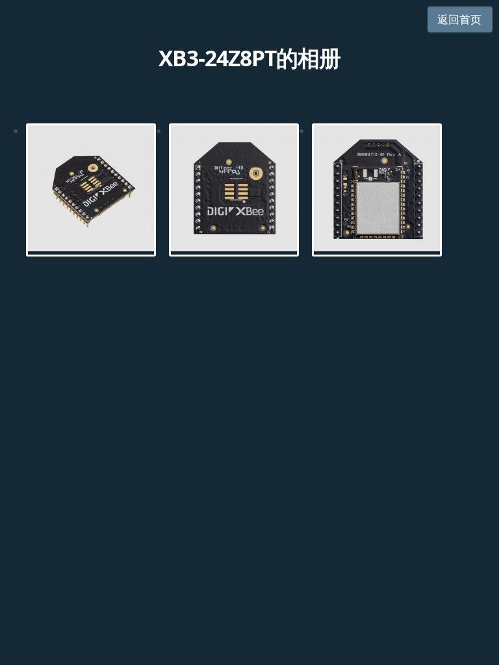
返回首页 (459, 19)
